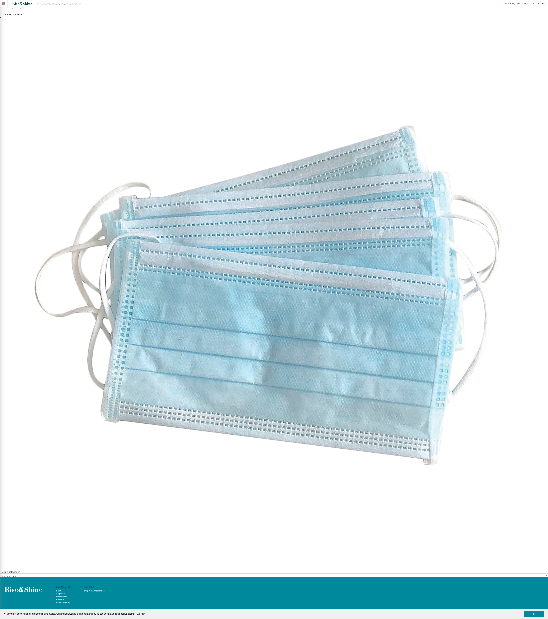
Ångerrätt (60, 593)
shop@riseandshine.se (94, 591)
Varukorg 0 (539, 4)
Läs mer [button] (141, 614)
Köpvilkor (60, 599)
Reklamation (62, 596)
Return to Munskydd (11, 14)
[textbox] (274, 576)
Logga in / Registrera (516, 4)
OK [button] (533, 614)
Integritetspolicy (63, 602)
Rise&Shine (22, 4)
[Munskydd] (274, 568)
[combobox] (274, 575)
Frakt (58, 591)
